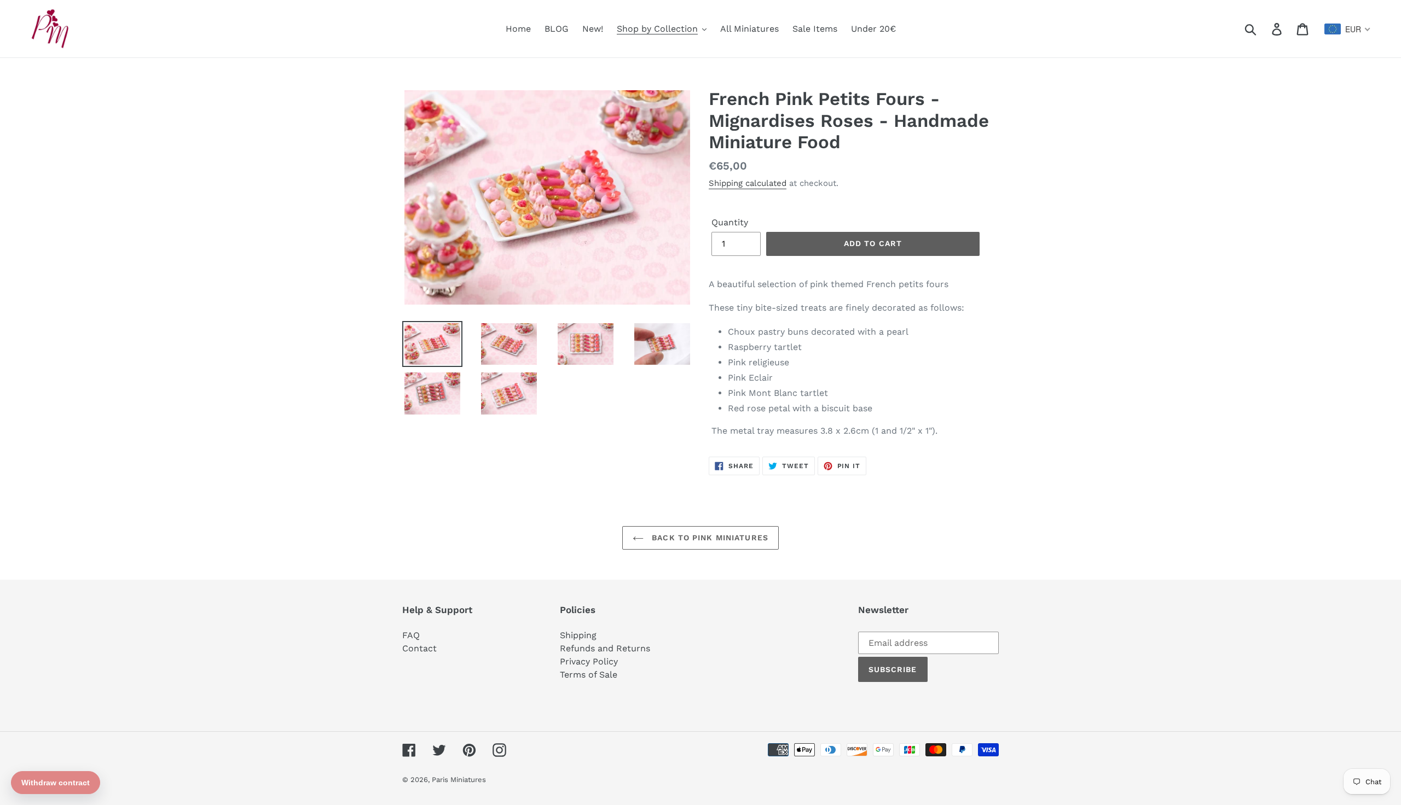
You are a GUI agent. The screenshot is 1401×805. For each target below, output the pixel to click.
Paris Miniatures (459, 779)
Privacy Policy (589, 661)
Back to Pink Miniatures (708, 537)
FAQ (411, 635)
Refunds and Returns (605, 648)
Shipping (578, 635)
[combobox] (1347, 29)
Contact (419, 648)
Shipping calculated (747, 183)
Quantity (729, 222)
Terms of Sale (588, 674)
